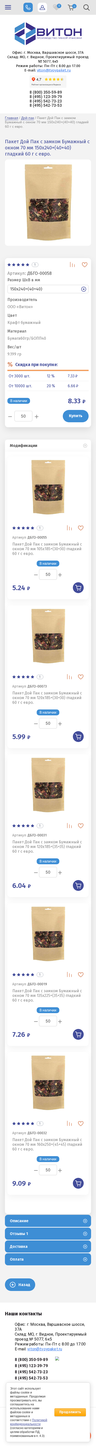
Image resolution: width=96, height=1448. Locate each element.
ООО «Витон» (20, 307)
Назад (24, 1284)
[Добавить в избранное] (84, 265)
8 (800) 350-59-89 (46, 92)
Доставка (19, 1246)
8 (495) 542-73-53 (46, 105)
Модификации (23, 445)
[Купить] (78, 587)
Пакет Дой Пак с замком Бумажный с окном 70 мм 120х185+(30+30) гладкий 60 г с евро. (47, 698)
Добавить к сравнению (72, 265)
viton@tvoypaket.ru (54, 70)
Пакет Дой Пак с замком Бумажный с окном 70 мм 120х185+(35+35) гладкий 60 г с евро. (47, 847)
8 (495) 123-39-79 (46, 96)
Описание (19, 1220)
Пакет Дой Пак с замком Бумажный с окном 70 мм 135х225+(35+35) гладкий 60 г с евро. (47, 996)
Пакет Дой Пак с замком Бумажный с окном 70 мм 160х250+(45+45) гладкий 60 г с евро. (47, 1144)
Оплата (17, 1259)
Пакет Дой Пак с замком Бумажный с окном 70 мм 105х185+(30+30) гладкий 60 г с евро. (47, 549)
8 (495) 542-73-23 (46, 101)
